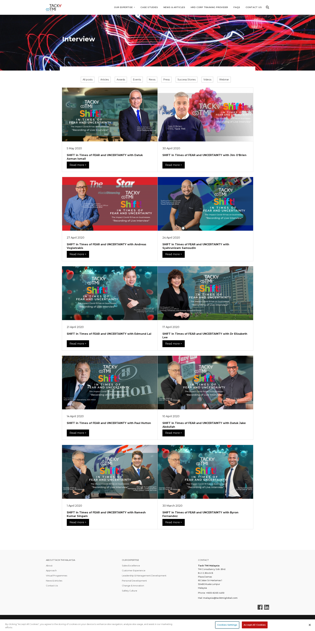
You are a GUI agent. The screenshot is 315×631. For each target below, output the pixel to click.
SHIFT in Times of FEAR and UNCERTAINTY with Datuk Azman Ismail (105, 157)
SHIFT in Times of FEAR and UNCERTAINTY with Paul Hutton (109, 423)
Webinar (224, 79)
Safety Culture (129, 590)
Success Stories (187, 79)
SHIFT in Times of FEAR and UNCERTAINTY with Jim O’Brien (204, 155)
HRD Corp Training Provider (209, 7)
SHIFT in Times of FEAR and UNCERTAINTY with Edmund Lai (109, 333)
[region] (157, 625)
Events (137, 79)
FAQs (236, 7)
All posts (88, 79)
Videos (207, 79)
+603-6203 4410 (215, 592)
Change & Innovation (133, 585)
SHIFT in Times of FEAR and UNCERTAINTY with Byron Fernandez (200, 514)
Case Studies (149, 7)
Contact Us (254, 7)
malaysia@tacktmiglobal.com (220, 598)
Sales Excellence (131, 565)
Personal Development (134, 580)
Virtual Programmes (56, 575)
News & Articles (174, 7)
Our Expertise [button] (123, 7)
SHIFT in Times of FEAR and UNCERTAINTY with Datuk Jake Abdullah (204, 424)
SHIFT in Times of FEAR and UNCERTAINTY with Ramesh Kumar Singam (106, 514)
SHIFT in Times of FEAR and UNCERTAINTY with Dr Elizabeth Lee (204, 335)
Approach (51, 570)
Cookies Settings (227, 624)
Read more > (78, 165)
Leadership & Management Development (144, 575)
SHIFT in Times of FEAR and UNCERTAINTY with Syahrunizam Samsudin (195, 246)
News (152, 79)
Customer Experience (133, 570)
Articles (104, 79)
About (49, 565)
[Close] (309, 625)
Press (166, 79)
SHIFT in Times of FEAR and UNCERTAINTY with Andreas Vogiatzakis (106, 246)
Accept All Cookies (255, 624)
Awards (121, 79)
